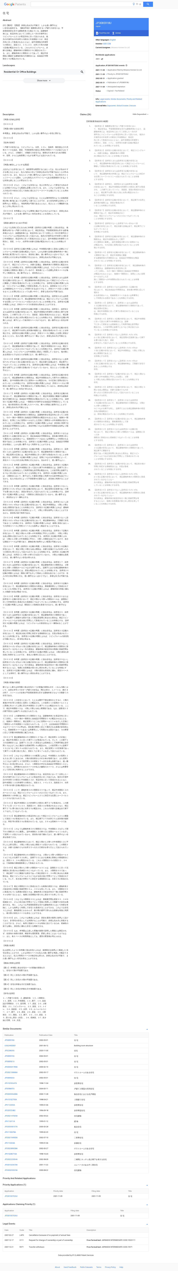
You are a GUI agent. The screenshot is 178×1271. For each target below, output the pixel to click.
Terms (98, 1267)
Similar (118, 33)
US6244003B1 (10, 1046)
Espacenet (111, 106)
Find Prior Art (104, 33)
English (113, 40)
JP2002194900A (11, 1137)
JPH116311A (10, 1121)
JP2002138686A (11, 1072)
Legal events (105, 99)
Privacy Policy (110, 1267)
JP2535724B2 (10, 1110)
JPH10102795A (11, 1099)
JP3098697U (10, 1089)
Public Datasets (86, 1267)
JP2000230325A (11, 1170)
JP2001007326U (11, 1196)
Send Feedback (70, 1267)
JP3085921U (10, 1061)
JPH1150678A (10, 1132)
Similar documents (118, 99)
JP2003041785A (11, 1067)
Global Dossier (122, 106)
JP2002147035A (11, 1116)
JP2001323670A (11, 1165)
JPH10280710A (11, 1154)
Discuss (132, 106)
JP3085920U (10, 1078)
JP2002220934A (11, 1159)
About (57, 1267)
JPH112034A (10, 1143)
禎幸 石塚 (107, 44)
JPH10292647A (11, 1083)
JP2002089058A (11, 1148)
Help (121, 1267)
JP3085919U (10, 1056)
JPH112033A (10, 1105)
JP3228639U (10, 1051)
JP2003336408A (11, 1094)
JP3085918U (10, 1040)
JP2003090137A (11, 1127)
